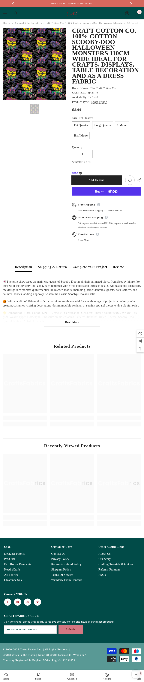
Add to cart (97, 180)
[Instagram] (17, 602)
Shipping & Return (52, 267)
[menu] (5, 13)
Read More (72, 322)
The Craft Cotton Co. (103, 88)
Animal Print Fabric (27, 23)
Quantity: (78, 147)
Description (23, 267)
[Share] (138, 180)
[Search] (16, 13)
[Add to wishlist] (130, 180)
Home (6, 23)
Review (118, 267)
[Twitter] (37, 602)
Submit (70, 629)
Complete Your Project (90, 267)
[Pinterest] (27, 602)
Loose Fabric (99, 101)
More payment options (106, 198)
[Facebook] (7, 602)
